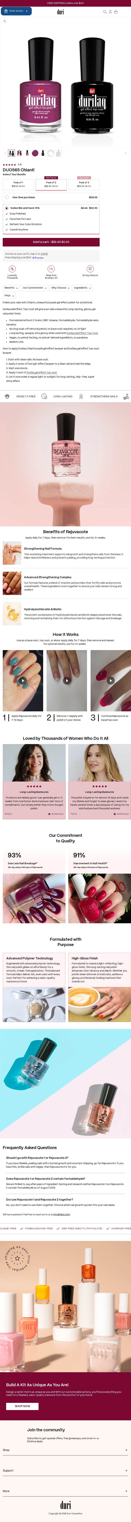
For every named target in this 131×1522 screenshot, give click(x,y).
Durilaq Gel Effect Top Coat (82, 333)
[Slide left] (5, 153)
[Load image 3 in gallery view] (27, 153)
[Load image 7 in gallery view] (58, 153)
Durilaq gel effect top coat (42, 372)
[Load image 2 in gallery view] (19, 153)
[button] (105, 12)
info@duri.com (61, 1214)
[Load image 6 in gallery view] (50, 153)
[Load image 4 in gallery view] (35, 153)
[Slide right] (125, 153)
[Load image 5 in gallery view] (42, 153)
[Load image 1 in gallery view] (11, 153)
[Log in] (110, 12)
